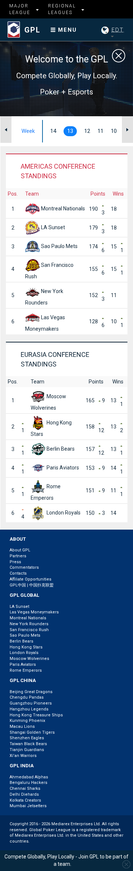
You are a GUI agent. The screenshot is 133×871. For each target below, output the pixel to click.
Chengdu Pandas (27, 697)
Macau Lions (22, 726)
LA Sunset (52, 227)
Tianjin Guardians (27, 749)
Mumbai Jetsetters (28, 805)
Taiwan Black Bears (28, 743)
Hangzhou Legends (29, 709)
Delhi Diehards (24, 794)
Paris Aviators (62, 468)
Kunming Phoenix (27, 720)
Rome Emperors (26, 670)
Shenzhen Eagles (27, 738)
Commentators (24, 567)
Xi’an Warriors (23, 755)
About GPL (20, 550)
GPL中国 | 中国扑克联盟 (32, 585)
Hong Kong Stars (26, 647)
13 (70, 131)
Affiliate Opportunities (30, 579)
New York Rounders (29, 624)
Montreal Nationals (62, 208)
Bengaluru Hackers (28, 782)
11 (100, 131)
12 (87, 131)
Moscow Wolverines (29, 658)
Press (15, 562)
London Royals (63, 513)
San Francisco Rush (29, 629)
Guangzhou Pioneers (31, 703)
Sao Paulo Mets (59, 246)
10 (114, 131)
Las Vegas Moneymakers (34, 612)
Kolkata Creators (25, 800)
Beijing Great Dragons (31, 691)
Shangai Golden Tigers (32, 732)
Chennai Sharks (25, 788)
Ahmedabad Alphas (29, 777)
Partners (18, 556)
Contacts (18, 573)
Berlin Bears (60, 449)
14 (53, 131)
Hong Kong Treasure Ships (36, 715)
